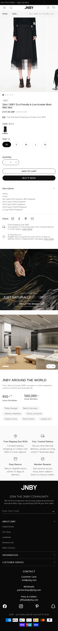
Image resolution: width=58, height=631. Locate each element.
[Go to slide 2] (5, 94)
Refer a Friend (8, 548)
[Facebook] (19, 218)
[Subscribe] (53, 511)
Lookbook (6, 537)
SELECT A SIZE (29, 626)
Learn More (27, 229)
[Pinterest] (25, 218)
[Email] (32, 218)
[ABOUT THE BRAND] (29, 279)
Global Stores (8, 526)
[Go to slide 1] (3, 94)
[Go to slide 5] (12, 94)
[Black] (5, 130)
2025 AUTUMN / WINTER (16, 14)
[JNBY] (29, 7)
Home (4, 14)
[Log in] (48, 7)
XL (45, 144)
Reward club (8, 542)
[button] (11, 7)
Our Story (6, 532)
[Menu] (4, 7)
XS (7, 144)
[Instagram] (12, 218)
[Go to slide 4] (10, 94)
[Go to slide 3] (7, 94)
